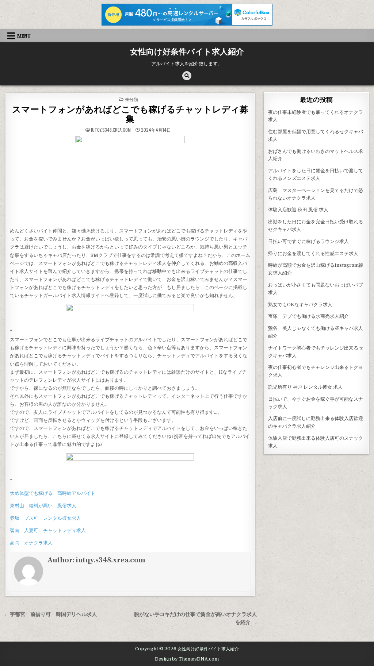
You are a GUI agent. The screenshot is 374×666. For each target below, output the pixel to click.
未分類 (131, 99)
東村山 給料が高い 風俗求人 (43, 505)
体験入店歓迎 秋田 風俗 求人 (298, 209)
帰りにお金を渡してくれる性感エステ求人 (313, 253)
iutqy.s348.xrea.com (111, 130)
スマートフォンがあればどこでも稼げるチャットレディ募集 (130, 114)
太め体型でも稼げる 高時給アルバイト (52, 493)
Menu (24, 36)
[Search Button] (186, 75)
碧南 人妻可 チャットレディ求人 (48, 530)
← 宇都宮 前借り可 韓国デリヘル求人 (50, 614)
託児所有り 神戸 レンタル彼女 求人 (305, 387)
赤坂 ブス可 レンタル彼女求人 (45, 518)
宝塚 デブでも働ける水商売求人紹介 (308, 316)
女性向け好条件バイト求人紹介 (187, 52)
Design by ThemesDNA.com (187, 659)
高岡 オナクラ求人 (31, 543)
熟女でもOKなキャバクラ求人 (300, 304)
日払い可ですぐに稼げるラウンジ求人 (308, 241)
